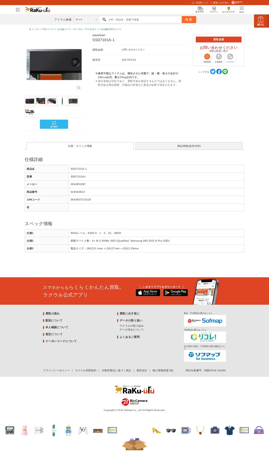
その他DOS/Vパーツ (110, 29)
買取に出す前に (221, 3)
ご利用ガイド (201, 3)
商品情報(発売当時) (189, 145)
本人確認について (57, 327)
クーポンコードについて (61, 341)
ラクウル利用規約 (85, 370)
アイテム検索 (63, 19)
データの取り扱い (131, 320)
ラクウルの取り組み (131, 325)
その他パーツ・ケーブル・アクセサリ (76, 29)
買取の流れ (53, 313)
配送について (54, 320)
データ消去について (131, 329)
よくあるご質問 (130, 336)
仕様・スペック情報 (80, 145)
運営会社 (142, 370)
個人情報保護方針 (163, 370)
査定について (54, 334)
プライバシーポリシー (56, 370)
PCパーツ (48, 29)
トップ (36, 29)
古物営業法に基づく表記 (116, 370)
